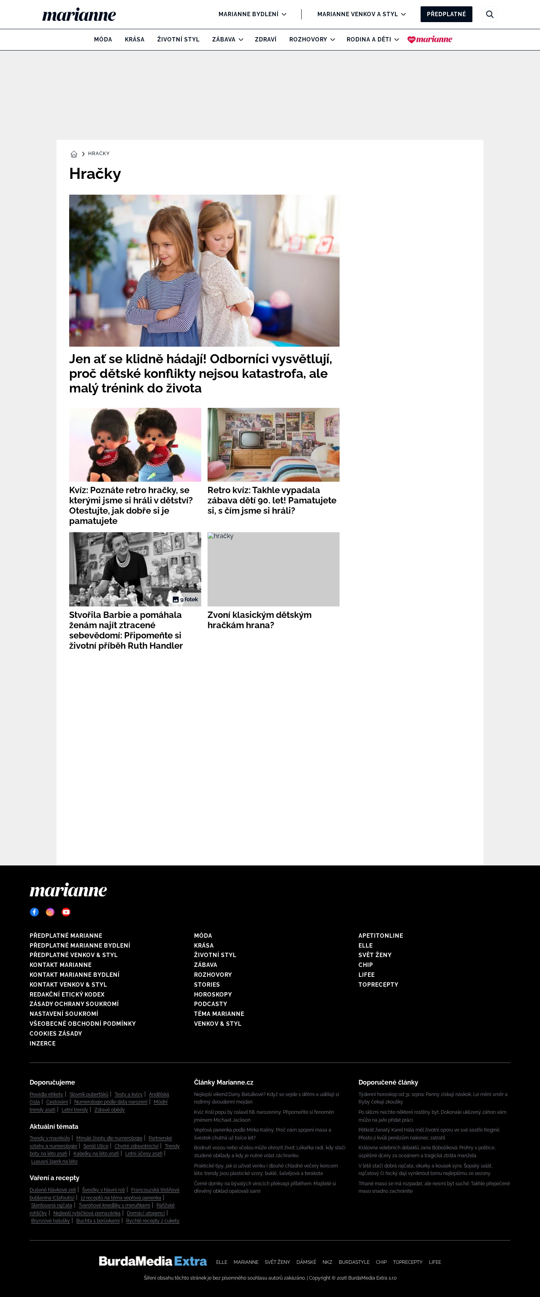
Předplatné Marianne (66, 936)
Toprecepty (378, 985)
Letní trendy (75, 1110)
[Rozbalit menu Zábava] (239, 39)
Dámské (306, 1262)
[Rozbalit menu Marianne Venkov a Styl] (401, 14)
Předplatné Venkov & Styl (74, 955)
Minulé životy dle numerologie (109, 1138)
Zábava (224, 39)
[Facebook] (34, 912)
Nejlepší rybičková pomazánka (87, 1213)
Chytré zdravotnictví (137, 1146)
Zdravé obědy (109, 1110)
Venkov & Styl (218, 1024)
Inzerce (43, 1043)
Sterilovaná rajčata (51, 1205)
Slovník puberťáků (89, 1094)
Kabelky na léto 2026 (96, 1153)
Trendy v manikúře (50, 1138)
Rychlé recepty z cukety (152, 1221)
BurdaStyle (354, 1262)
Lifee (367, 975)
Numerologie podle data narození (110, 1102)
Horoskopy (213, 994)
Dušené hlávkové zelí (53, 1190)
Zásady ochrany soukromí (74, 1004)
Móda (103, 39)
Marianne (246, 1262)
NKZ (327, 1262)
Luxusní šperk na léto (54, 1161)
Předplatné (446, 14)
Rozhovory (308, 39)
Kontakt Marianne (61, 965)
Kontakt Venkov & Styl (68, 985)
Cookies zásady (56, 1033)
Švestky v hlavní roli (103, 1190)
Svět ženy (375, 955)
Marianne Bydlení (249, 14)
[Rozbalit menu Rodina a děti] (394, 39)
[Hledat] (490, 14)
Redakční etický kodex (67, 994)
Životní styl (178, 39)
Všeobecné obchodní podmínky (83, 1024)
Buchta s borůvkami (98, 1221)
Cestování (57, 1102)
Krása (135, 39)
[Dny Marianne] (430, 39)
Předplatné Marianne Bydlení (80, 945)
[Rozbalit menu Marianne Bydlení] (282, 14)
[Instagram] (50, 912)
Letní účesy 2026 (143, 1153)
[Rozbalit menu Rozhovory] (330, 39)
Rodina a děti (369, 39)
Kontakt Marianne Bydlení (75, 975)
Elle (366, 945)
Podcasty (210, 1004)
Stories (207, 985)
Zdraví (266, 39)
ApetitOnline (381, 936)
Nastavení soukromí (64, 1014)
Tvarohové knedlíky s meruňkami (114, 1205)
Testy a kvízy (129, 1094)
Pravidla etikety (46, 1094)
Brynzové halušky (50, 1221)
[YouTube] (66, 912)
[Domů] (85, 14)
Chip (366, 965)
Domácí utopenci (146, 1213)
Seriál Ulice (95, 1146)
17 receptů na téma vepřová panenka (121, 1198)
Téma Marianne (219, 1014)
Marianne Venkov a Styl (357, 14)
